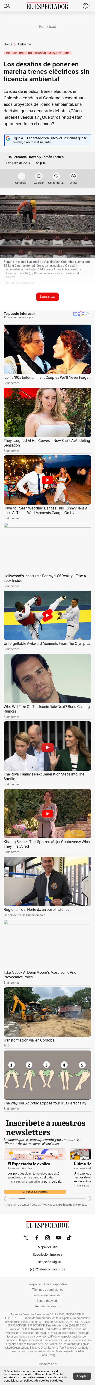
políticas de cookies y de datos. (43, 1380)
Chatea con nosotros (50, 1269)
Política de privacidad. (73, 1204)
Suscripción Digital (48, 1262)
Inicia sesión (16, 1182)
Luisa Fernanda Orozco (21, 157)
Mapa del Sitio (47, 1247)
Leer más (47, 297)
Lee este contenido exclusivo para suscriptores (38, 53)
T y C (44, 1204)
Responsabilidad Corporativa (47, 1284)
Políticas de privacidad (47, 1295)
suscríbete (35, 1182)
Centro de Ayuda (48, 1300)
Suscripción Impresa (47, 1255)
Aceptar (82, 1376)
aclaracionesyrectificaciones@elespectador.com (59, 1336)
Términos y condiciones (47, 1289)
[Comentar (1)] (56, 176)
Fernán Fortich (53, 157)
